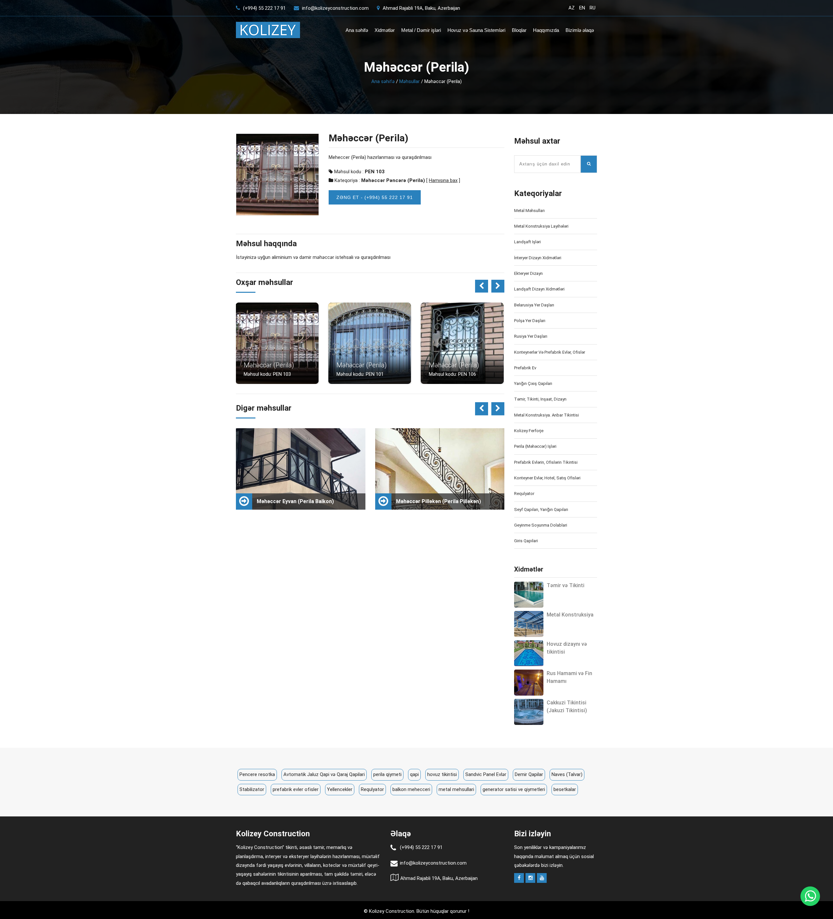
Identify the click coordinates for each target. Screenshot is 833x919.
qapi (414, 774)
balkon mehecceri (411, 789)
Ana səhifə (357, 30)
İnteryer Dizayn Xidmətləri (537, 257)
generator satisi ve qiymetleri (514, 789)
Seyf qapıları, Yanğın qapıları (541, 509)
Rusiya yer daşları (530, 336)
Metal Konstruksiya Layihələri (541, 226)
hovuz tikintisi (442, 774)
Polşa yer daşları (529, 320)
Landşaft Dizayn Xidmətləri (539, 289)
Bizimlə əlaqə (580, 30)
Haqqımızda (546, 30)
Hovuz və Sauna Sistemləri (476, 30)
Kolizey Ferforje (528, 430)
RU (592, 8)
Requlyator (524, 493)
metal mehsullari (456, 789)
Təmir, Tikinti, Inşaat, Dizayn (540, 399)
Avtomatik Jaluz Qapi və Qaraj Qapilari (324, 774)
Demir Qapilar (529, 774)
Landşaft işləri (527, 241)
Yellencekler (339, 789)
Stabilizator (251, 789)
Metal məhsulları (529, 210)
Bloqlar (519, 30)
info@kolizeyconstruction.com (335, 8)
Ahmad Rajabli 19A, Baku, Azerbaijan (420, 8)
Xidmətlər (385, 30)
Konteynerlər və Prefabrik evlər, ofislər (549, 352)
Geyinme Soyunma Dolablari (540, 525)
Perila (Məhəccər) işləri (535, 446)
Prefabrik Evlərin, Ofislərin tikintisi (546, 462)
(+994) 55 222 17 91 (264, 8)
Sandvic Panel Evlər (485, 774)
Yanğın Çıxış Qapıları (533, 383)
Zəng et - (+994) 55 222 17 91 (374, 197)
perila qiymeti (387, 774)
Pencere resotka (257, 774)
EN (582, 8)
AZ (571, 8)
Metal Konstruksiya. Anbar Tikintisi (546, 415)
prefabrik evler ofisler (296, 789)
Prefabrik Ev (525, 367)
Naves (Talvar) (567, 774)
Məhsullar (409, 81)
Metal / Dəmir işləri (421, 30)
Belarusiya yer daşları (534, 305)
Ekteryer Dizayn (528, 273)
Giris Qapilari (526, 540)
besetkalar (564, 789)
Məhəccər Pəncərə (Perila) (393, 180)
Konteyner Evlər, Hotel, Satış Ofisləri (547, 477)
